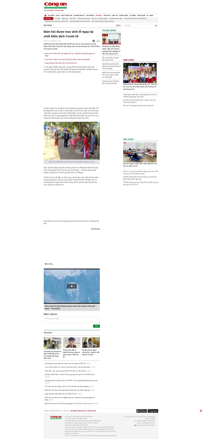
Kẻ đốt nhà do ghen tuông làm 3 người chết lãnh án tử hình (90, 352)
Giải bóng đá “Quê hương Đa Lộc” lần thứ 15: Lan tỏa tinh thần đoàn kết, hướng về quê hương (140, 86)
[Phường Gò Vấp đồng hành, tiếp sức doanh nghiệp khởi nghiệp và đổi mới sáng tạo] (111, 39)
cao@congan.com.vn (148, 423)
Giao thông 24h (66, 15)
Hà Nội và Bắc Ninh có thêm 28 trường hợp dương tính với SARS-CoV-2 (70, 374)
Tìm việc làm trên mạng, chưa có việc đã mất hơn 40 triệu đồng (66, 386)
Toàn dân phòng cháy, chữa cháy (79, 21)
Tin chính (51, 15)
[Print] (98, 41)
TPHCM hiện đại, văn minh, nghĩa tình (56, 21)
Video (151, 15)
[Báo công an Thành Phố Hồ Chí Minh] (55, 5)
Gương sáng (123, 15)
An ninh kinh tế (79, 15)
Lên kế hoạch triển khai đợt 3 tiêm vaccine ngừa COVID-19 (65, 363)
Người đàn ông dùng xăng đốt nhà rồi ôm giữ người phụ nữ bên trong (111, 66)
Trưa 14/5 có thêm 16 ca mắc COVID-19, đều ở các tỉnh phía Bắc (67, 59)
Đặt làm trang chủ (53, 411)
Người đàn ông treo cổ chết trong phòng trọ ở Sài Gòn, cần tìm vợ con (69, 403)
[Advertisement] (115, 7)
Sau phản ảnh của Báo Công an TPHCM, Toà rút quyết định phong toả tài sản (71, 380)
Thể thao (106, 15)
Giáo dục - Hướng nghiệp (99, 18)
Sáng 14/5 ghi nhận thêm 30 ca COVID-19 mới (61, 63)
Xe (147, 15)
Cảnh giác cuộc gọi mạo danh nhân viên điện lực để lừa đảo (65, 371)
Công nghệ (141, 15)
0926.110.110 (81, 411)
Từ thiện (133, 15)
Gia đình (57, 18)
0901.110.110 (91, 411)
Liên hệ (66, 411)
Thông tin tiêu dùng (84, 18)
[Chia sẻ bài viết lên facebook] (94, 41)
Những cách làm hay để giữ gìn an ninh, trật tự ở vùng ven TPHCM (111, 75)
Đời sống (99, 15)
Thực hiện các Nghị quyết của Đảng (103, 21)
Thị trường (90, 15)
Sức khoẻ (73, 18)
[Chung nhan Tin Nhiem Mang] (144, 425)
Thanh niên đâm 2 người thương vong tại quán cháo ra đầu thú (71, 352)
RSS (119, 25)
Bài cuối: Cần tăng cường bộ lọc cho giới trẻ (138, 105)
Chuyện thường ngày (115, 18)
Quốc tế (114, 15)
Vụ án (58, 15)
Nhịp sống (65, 18)
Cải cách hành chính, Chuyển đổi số (135, 18)
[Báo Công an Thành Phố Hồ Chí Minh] (45, 14)
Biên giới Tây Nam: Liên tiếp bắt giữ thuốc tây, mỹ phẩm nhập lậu (67, 390)
